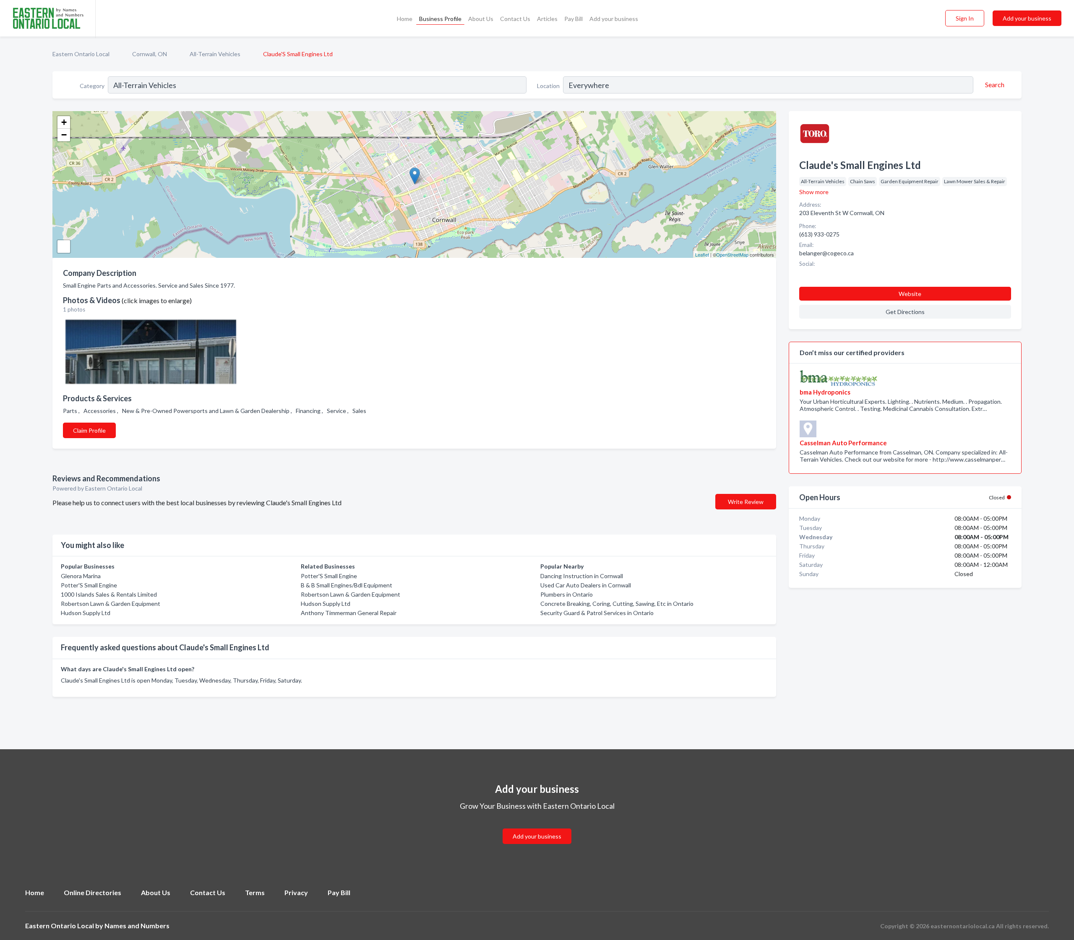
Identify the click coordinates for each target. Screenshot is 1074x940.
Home (404, 18)
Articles (547, 18)
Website (910, 293)
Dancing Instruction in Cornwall (581, 575)
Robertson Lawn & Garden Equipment (110, 603)
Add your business (613, 18)
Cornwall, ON (149, 53)
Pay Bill (573, 18)
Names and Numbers (136, 926)
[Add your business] (537, 826)
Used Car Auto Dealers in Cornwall (585, 585)
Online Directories (92, 892)
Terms (255, 892)
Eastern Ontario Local (80, 53)
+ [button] (64, 122)
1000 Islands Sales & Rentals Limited (109, 594)
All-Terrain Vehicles (215, 53)
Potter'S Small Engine (89, 585)
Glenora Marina (81, 575)
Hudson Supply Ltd (85, 612)
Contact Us (515, 18)
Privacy (296, 892)
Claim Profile (89, 430)
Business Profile (440, 18)
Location (548, 85)
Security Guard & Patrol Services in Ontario (597, 612)
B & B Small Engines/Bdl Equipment (346, 585)
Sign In (965, 18)
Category (92, 85)
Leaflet (702, 254)
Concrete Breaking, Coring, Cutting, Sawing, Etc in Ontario (616, 603)
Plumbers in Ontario (566, 594)
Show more (814, 191)
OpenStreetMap (732, 254)
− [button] (64, 135)
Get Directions (905, 311)
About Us (480, 18)
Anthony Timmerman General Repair (348, 612)
